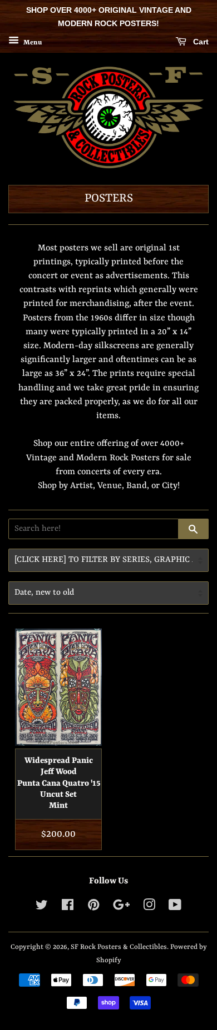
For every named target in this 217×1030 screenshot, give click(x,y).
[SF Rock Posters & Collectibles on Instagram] (149, 907)
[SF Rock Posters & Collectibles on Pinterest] (93, 907)
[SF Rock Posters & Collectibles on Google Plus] (121, 907)
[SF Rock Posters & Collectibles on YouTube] (175, 907)
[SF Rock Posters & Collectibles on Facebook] (67, 907)
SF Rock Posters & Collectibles (119, 947)
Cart (200, 41)
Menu (32, 42)
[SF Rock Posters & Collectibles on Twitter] (42, 907)
